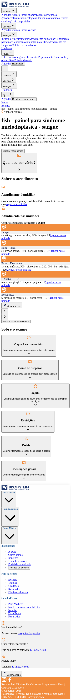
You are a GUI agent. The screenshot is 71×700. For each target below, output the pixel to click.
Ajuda (5, 53)
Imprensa (13, 557)
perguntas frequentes (29, 633)
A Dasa (12, 551)
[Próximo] (4, 317)
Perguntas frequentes (27, 57)
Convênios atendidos (48, 18)
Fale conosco (8, 57)
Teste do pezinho (20, 21)
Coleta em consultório (24, 45)
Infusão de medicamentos (15, 38)
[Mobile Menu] (4, 68)
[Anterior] (4, 311)
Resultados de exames (23, 99)
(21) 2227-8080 (38, 649)
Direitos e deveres (18, 592)
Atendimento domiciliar (42, 38)
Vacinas (7, 26)
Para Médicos (15, 604)
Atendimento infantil (23, 41)
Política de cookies (19, 567)
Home (4, 102)
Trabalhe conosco (17, 561)
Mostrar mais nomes (13, 151)
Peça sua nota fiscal (48, 57)
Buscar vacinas (28, 30)
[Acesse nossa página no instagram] (4, 681)
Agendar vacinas (10, 30)
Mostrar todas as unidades (16, 321)
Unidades (6, 48)
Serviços (7, 35)
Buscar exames (28, 14)
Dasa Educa (14, 613)
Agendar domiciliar (16, 204)
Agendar (6, 63)
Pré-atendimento (23, 60)
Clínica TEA (41, 41)
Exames (7, 11)
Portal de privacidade (19, 564)
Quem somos (15, 554)
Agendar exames (10, 14)
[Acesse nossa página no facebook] (9, 681)
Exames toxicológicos (25, 18)
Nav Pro (12, 610)
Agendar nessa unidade (18, 269)
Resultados (17, 63)
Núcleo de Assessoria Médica (24, 607)
